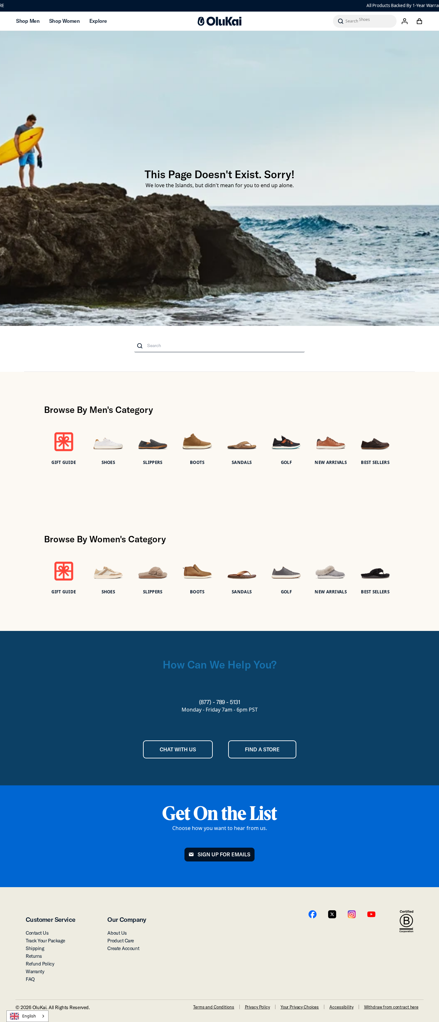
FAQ (30, 979)
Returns (34, 956)
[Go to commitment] (406, 921)
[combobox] (27, 1016)
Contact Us (37, 933)
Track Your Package (45, 941)
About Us (117, 933)
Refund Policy (40, 964)
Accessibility (341, 1006)
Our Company (126, 919)
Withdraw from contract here (391, 1006)
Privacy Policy (257, 1006)
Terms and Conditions (213, 1006)
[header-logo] (219, 21)
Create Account (123, 948)
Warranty (35, 971)
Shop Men (28, 21)
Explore (98, 21)
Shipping (35, 948)
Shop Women (64, 21)
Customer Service (50, 919)
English (29, 1016)
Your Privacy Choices (300, 1006)
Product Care (120, 941)
